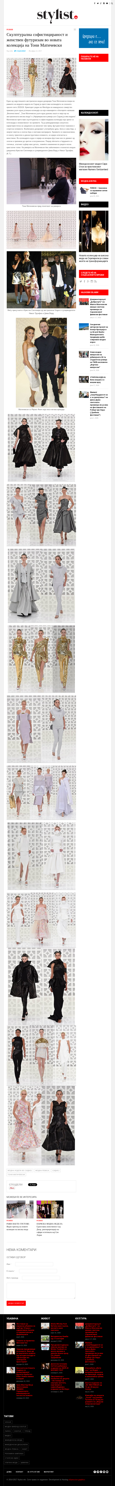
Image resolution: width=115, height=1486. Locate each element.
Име (9, 1264)
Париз (8, 1431)
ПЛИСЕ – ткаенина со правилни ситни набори (98, 190)
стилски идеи (12, 1458)
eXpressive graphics (77, 1480)
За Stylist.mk (33, 1472)
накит (25, 1449)
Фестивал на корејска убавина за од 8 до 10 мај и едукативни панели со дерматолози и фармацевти (25, 1329)
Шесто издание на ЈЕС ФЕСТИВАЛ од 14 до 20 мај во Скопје (93, 1386)
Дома (6, 3)
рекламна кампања (14, 1453)
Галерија (80, 3)
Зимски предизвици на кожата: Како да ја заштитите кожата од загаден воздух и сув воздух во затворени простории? (25, 1355)
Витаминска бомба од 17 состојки (59, 1337)
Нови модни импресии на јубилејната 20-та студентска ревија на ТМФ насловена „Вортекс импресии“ (98, 359)
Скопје (17, 1431)
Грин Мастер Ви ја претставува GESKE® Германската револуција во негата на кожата (24, 1390)
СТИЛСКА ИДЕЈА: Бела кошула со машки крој (98, 379)
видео (8, 1435)
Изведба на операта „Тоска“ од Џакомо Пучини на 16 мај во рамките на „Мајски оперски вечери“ (94, 1399)
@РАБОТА (68, 3)
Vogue (8, 1422)
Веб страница (12, 1278)
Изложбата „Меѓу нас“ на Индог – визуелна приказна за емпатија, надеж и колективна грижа (94, 1372)
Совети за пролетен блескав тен (25, 1342)
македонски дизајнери (16, 1444)
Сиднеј (55, 1170)
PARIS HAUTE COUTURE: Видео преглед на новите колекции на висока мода (18, 1226)
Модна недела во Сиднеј (20, 1170)
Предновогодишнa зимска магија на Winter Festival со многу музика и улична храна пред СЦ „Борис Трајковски (59, 1351)
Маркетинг (49, 1472)
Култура (56, 3)
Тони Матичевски (16, 1174)
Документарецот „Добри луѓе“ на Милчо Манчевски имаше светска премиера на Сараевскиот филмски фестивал (98, 307)
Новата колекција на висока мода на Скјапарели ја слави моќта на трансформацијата (93, 258)
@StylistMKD (21, 51)
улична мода (11, 1462)
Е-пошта (11, 1271)
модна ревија (42, 1170)
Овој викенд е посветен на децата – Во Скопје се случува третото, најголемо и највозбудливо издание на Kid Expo (60, 1382)
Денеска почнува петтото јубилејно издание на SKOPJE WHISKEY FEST (59, 1367)
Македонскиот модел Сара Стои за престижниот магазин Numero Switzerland (93, 167)
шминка (24, 1462)
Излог (91, 3)
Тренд (27, 1431)
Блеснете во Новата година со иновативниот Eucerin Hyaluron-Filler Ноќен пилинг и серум (25, 1373)
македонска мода (13, 1440)
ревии (10, 29)
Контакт (19, 1472)
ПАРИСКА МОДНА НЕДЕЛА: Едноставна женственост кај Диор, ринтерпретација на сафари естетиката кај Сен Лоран (50, 1229)
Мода (15, 3)
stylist (11, 51)
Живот (46, 3)
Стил (24, 3)
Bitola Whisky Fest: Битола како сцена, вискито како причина (59, 1327)
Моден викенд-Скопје (15, 1426)
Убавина (35, 3)
